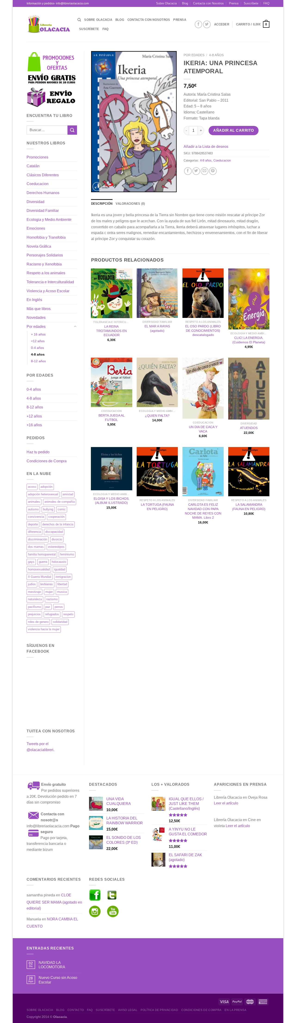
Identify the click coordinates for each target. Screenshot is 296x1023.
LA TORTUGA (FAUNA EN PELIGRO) (157, 507)
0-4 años (37, 348)
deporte (33, 524)
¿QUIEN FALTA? (157, 415)
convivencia (36, 516)
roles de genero (38, 622)
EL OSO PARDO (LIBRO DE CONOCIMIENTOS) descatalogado (203, 330)
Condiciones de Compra (47, 461)
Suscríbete (251, 3)
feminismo (67, 554)
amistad (67, 494)
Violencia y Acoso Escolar (48, 291)
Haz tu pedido (38, 452)
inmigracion (63, 576)
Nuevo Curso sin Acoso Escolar (58, 980)
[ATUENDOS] (248, 388)
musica (62, 592)
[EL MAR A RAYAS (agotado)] (157, 293)
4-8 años (38, 354)
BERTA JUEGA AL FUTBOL (112, 418)
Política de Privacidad (159, 1010)
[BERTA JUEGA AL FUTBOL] (111, 382)
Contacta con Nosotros (208, 3)
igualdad (59, 569)
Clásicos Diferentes (43, 175)
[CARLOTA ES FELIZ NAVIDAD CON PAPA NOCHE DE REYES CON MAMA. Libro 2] (203, 471)
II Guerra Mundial (39, 576)
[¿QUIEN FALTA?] (157, 382)
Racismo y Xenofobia (44, 264)
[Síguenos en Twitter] (207, 24)
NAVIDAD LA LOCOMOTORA (52, 965)
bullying (48, 509)
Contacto (76, 1010)
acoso (32, 486)
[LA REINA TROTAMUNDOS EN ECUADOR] (111, 293)
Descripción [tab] (102, 203)
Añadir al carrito (233, 130)
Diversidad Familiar (43, 211)
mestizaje (34, 592)
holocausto (59, 561)
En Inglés (34, 300)
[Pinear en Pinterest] (213, 171)
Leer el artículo (226, 803)
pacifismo (34, 607)
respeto (68, 614)
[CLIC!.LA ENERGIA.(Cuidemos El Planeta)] (248, 298)
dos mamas (36, 546)
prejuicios (34, 614)
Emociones (36, 228)
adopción (46, 486)
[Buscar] (79, 19)
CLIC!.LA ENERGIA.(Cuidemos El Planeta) (248, 340)
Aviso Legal (128, 1010)
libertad (62, 584)
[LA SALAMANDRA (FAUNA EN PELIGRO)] (248, 471)
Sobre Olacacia (166, 3)
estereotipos (56, 546)
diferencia (34, 531)
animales (34, 501)
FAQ (266, 3)
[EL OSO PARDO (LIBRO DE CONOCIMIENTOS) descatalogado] (203, 293)
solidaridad (60, 622)
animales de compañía (59, 501)
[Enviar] (72, 129)
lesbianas (46, 584)
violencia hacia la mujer (43, 629)
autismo (33, 509)
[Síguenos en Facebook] (198, 24)
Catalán (33, 166)
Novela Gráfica (39, 246)
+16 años (34, 425)
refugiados (52, 614)
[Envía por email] (204, 171)
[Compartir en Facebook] (188, 171)
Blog (185, 3)
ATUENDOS (249, 428)
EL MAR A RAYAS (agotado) (157, 328)
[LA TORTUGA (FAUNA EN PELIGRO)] (157, 471)
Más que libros (39, 309)
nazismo (52, 599)
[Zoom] (97, 186)
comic (62, 509)
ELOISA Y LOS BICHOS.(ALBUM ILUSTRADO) (112, 501)
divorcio (57, 539)
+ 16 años (38, 334)
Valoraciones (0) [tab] (130, 203)
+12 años (38, 341)
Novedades (36, 318)
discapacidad (54, 531)
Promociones (37, 157)
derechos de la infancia (57, 524)
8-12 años (38, 361)
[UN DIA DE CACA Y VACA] (203, 388)
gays (31, 561)
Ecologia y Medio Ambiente (49, 220)
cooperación (56, 516)
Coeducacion (38, 184)
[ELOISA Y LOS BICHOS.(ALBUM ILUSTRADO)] (111, 468)
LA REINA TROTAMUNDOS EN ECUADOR (111, 331)
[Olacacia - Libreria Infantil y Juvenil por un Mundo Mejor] (49, 24)
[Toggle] (75, 326)
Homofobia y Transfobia (46, 237)
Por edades (36, 327)
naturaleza (35, 599)
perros (59, 607)
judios (32, 584)
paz (47, 607)
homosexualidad (39, 569)
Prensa (233, 3)
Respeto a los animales (46, 273)
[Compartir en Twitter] (196, 171)
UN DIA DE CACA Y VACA (203, 429)
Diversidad (35, 202)
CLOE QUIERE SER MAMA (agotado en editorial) (54, 901)
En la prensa (235, 1010)
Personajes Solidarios (45, 255)
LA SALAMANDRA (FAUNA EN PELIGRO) (248, 507)
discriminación (37, 539)
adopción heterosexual (43, 494)
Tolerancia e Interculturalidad (50, 282)
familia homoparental (42, 554)
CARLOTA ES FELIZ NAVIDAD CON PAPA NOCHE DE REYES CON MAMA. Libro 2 (203, 511)
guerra (43, 561)
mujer (49, 592)
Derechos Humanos (43, 193)
